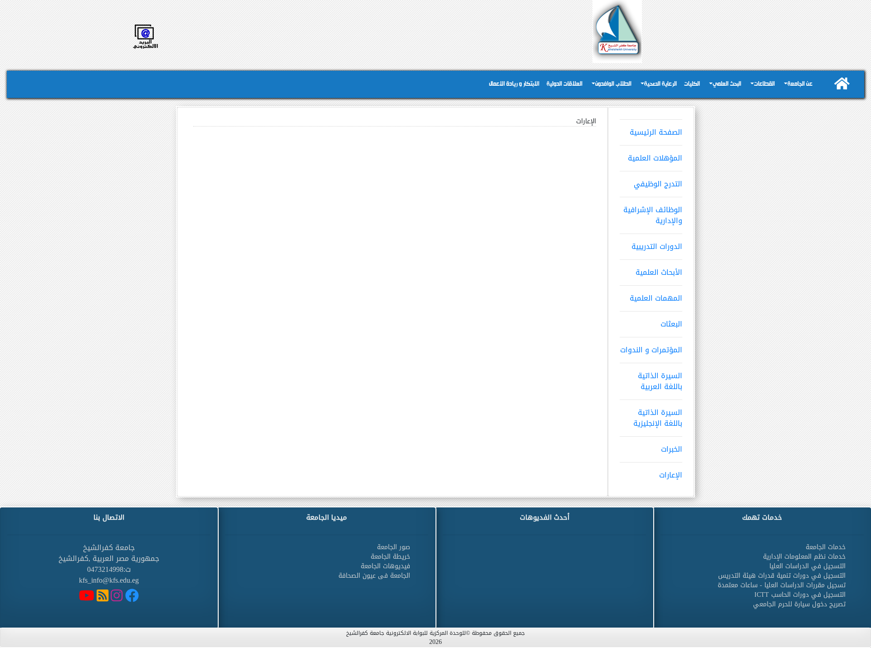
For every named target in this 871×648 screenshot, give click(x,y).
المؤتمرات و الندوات (651, 350)
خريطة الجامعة (390, 557)
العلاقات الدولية (564, 84)
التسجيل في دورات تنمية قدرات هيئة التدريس (782, 576)
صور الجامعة (393, 547)
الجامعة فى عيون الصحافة (374, 576)
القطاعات (764, 84)
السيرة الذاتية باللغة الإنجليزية (657, 417)
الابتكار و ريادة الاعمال (514, 84)
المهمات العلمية (656, 298)
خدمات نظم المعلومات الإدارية (804, 557)
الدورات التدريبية (656, 246)
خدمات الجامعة (826, 547)
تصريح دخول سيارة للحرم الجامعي (799, 604)
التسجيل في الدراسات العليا (807, 566)
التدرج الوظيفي (658, 184)
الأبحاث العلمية (659, 272)
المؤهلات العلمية (655, 158)
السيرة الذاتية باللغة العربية (660, 381)
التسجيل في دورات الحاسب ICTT (800, 595)
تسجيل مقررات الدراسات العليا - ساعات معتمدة (782, 585)
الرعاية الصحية (660, 84)
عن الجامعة (800, 84)
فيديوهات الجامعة (385, 566)
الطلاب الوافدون (613, 84)
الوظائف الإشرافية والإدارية (652, 215)
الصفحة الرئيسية (656, 132)
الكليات (692, 84)
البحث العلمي (727, 84)
